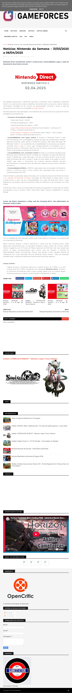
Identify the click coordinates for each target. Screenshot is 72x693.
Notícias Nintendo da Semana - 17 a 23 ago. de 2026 (13, 302)
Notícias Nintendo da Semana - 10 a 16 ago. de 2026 (57, 302)
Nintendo (11, 44)
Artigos (31, 31)
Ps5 (21, 36)
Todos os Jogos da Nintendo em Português (26, 418)
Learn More (33, 9)
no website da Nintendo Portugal (17, 178)
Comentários (9, 616)
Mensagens (9, 613)
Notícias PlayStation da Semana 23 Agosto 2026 (27, 456)
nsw (21, 44)
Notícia (17, 44)
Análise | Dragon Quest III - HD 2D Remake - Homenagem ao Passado (35, 441)
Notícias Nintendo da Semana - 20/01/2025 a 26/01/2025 (30, 449)
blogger (65, 318)
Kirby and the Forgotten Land (22, 133)
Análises (22, 31)
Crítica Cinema (42, 31)
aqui (15, 146)
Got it (41, 9)
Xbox (31, 36)
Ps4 (25, 36)
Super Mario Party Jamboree (21, 128)
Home (6, 31)
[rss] (68, 690)
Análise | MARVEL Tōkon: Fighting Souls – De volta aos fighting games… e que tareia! (39, 426)
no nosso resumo (38, 108)
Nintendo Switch (10, 36)
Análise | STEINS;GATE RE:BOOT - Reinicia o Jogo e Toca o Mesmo (35, 302)
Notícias (14, 31)
